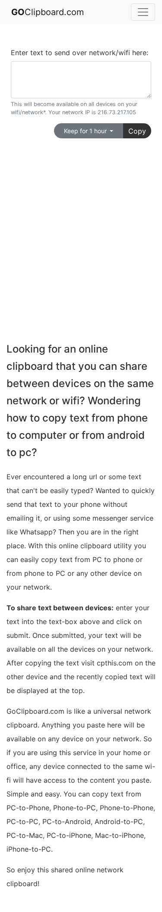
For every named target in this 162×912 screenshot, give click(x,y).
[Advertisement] (81, 232)
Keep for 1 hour (86, 130)
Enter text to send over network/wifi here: (79, 52)
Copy (137, 131)
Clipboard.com (47, 12)
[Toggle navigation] (143, 12)
